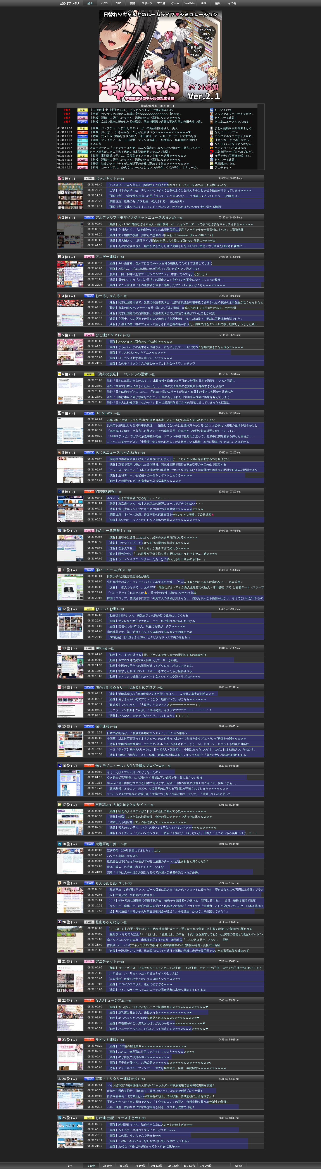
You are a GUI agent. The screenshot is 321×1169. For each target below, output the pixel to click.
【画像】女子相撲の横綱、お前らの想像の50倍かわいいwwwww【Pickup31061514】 (160, 235)
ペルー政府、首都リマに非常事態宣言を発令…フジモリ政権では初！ (151, 1107)
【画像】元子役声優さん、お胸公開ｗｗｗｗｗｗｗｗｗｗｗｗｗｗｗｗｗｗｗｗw (159, 1062)
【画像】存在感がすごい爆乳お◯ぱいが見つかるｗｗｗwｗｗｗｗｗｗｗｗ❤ (156, 1023)
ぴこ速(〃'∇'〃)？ (108, 335)
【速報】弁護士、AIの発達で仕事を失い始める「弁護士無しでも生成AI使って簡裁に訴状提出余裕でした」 (175, 318)
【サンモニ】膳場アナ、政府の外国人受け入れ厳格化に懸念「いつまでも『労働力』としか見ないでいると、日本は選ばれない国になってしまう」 (185, 908)
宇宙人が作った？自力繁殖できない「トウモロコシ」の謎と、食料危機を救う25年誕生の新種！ (168, 1101)
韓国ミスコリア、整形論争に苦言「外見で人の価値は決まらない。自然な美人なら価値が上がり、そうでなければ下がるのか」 (185, 600)
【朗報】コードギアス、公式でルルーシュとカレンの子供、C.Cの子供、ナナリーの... (144, 168)
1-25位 (91, 1165)
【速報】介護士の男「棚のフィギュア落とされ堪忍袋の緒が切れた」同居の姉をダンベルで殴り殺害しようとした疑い (182, 324)
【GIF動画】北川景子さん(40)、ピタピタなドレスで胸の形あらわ (131, 110)
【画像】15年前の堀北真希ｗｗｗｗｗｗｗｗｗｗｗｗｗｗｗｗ (147, 1046)
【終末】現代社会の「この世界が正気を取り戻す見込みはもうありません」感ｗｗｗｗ (162, 553)
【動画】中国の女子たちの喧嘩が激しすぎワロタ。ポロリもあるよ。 (151, 665)
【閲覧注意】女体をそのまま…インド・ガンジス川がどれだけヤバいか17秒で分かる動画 (164, 206)
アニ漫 (161, 3)
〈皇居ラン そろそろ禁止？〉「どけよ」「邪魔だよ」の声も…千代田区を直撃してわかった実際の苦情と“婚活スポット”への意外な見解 (185, 936)
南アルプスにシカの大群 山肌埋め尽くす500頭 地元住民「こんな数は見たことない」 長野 (167, 939)
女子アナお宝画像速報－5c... (233, 155)
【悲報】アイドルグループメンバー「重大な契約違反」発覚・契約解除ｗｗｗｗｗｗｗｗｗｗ (166, 1068)
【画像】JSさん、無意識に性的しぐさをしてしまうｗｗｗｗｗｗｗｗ (151, 1051)
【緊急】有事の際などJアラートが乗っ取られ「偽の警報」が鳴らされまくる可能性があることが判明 (171, 307)
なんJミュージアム (226, 132)
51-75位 (124, 1165)
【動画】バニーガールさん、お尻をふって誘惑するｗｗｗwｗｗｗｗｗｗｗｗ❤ (157, 1028)
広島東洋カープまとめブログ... (234, 151)
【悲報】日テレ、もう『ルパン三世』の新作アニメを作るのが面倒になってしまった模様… (165, 279)
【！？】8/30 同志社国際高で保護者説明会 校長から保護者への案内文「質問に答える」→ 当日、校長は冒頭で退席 (181, 900)
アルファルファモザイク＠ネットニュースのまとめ (135, 217)
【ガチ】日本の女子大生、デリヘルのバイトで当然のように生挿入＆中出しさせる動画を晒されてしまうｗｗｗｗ (179, 190)
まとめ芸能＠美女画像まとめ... (234, 128)
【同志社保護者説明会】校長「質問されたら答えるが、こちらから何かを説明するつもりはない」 (169, 459)
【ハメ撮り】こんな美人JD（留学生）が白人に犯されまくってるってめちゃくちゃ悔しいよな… (168, 185)
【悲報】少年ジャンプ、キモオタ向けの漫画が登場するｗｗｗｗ (148, 542)
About (238, 1165)
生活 (203, 3)
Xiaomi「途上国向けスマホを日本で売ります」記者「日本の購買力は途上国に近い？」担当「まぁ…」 (172, 783)
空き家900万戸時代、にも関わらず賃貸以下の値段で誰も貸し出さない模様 (154, 777)
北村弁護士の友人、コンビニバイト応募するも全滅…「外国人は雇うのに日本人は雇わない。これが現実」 (175, 582)
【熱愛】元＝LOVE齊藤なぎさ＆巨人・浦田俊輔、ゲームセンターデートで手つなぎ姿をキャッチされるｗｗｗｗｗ (180, 224)
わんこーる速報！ (226, 117)
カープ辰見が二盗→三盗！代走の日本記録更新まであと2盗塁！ (130, 152)
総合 (90, 3)
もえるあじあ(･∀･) (109, 883)
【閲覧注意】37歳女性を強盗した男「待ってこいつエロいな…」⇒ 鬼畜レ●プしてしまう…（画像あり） (173, 195)
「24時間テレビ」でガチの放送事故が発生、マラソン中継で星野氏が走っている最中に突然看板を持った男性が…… (181, 436)
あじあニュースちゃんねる (232, 121)
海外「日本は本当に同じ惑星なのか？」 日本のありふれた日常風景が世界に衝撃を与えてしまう (168, 397)
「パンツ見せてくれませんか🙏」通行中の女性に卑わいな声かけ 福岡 (152, 592)
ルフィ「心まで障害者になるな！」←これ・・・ (138, 498)
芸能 (132, 3)
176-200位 (206, 1165)
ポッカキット (105, 178)
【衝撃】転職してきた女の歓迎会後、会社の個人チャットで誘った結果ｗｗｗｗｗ (159, 816)
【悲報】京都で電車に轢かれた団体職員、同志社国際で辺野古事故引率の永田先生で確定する (166, 464)
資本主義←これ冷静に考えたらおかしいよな (135, 867)
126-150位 (173, 1165)
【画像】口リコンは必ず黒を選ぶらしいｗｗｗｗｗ (139, 358)
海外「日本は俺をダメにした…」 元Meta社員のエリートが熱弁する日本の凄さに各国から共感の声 (170, 391)
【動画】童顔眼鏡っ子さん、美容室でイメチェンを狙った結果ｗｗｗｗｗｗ (138, 156)
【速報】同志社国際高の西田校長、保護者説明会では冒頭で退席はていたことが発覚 (161, 313)
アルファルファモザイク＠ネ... (234, 113)
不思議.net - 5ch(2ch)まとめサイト (121, 805)
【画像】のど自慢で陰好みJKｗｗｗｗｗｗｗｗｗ (138, 1057)
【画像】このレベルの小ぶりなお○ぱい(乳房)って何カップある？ (148, 1141)
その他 (232, 3)
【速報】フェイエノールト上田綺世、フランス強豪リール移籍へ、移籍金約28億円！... (145, 140)
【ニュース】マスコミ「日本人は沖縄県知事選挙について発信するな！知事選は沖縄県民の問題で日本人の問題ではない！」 (182, 472)
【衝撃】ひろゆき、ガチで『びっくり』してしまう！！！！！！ (148, 715)
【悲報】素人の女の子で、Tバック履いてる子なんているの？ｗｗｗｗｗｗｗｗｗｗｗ (162, 827)
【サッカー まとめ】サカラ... (233, 140)
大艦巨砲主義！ (107, 844)
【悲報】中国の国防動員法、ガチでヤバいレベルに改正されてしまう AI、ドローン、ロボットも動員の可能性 (178, 744)
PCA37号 (95, 144)
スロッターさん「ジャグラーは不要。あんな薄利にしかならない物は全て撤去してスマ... (146, 148)
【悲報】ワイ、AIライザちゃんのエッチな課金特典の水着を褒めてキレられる (156, 989)
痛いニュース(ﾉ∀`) (109, 570)
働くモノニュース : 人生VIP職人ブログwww (129, 765)
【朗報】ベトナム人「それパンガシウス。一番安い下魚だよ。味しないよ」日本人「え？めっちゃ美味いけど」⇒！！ (182, 833)
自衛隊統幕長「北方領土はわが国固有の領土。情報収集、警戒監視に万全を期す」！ (161, 1096)
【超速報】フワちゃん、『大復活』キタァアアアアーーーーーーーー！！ (154, 704)
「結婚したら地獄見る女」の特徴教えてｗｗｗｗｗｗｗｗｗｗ (146, 822)
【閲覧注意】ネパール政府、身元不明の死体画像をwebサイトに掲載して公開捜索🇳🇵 (161, 514)
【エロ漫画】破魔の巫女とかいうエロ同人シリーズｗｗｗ (144, 978)
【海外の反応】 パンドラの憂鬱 (121, 374)
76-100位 (140, 1165)
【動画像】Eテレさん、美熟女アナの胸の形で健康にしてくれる (147, 615)
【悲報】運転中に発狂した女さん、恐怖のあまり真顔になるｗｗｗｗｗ (135, 118)
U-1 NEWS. (104, 413)
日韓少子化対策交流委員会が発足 (128, 576)
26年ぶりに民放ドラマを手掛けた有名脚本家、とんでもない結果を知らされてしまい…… (164, 420)
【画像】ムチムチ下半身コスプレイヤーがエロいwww (141, 1130)
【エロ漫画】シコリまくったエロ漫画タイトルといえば (142, 973)
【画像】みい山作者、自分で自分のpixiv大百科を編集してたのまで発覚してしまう (160, 263)
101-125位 (156, 1165)
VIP (118, 3)
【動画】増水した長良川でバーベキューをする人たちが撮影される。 (151, 671)
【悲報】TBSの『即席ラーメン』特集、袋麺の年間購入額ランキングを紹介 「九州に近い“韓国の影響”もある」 (178, 755)
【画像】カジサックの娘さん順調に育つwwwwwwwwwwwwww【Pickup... (135, 114)
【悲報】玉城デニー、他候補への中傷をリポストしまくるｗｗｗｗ (149, 475)
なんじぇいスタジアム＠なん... (234, 144)
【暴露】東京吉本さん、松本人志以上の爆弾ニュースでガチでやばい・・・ (155, 503)
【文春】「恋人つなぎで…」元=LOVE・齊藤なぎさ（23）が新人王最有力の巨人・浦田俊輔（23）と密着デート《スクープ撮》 (185, 589)
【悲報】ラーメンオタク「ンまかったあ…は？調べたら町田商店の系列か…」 (156, 559)
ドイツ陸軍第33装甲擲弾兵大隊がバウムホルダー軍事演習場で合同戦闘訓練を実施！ (161, 1085)
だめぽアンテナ (70, 3)
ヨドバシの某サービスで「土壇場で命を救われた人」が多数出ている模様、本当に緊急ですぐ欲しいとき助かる (178, 441)
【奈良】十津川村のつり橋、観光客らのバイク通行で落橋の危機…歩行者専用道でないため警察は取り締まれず (178, 950)
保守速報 (102, 726)
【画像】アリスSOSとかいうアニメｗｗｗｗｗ (136, 352)
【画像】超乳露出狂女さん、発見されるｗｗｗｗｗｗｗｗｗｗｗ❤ (149, 1012)
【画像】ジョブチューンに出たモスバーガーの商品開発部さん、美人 (134, 128)
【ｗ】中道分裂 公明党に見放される (131, 895)
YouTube (189, 3)
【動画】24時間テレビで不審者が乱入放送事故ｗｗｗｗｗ (144, 480)
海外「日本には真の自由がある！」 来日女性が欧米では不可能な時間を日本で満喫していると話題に (171, 380)
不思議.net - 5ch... (225, 163)
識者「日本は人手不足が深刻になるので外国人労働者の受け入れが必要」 (154, 872)
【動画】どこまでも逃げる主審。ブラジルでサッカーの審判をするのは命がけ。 (158, 654)
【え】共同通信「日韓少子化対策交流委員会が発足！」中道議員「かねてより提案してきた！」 (168, 911)
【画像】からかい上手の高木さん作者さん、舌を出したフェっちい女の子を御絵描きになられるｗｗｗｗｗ (175, 347)
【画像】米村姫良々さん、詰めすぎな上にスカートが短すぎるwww (149, 1124)
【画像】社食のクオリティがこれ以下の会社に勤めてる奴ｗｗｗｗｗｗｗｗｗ (139, 164)
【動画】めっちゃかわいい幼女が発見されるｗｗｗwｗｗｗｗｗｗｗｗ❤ (153, 1018)
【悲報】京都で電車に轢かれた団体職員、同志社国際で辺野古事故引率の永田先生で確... (146, 122)
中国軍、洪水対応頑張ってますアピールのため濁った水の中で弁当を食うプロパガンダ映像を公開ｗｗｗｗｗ (176, 738)
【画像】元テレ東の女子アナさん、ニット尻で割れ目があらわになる (151, 621)
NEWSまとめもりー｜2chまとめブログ (125, 687)
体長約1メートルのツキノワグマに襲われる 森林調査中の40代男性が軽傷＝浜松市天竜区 (163, 945)
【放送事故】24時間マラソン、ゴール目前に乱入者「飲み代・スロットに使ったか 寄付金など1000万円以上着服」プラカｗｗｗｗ (185, 891)
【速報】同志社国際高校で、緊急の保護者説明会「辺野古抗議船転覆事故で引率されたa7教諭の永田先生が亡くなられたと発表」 (185, 304)
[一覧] (120, 179)
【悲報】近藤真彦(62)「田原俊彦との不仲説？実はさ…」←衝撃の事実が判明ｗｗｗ (160, 693)
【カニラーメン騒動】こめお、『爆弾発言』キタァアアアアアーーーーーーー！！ (159, 710)
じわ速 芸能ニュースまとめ (116, 1118)
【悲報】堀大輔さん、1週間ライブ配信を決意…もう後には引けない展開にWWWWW (161, 240)
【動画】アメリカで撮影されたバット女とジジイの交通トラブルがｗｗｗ (154, 676)
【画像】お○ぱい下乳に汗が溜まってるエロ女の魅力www (143, 1146)
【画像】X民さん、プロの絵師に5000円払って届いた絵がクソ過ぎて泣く (153, 268)
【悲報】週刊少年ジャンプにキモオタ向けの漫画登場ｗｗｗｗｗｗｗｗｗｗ (155, 509)
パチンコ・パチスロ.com (230, 147)
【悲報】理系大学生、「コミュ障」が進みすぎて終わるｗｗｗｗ (148, 548)
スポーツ (147, 3)
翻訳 (218, 3)
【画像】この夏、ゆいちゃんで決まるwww (134, 1135)
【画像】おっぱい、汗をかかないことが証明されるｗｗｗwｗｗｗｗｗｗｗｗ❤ (140, 132)
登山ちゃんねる (107, 922)
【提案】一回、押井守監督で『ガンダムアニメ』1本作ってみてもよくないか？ (157, 274)
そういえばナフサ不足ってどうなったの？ (134, 772)
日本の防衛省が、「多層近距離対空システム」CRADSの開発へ (147, 733)
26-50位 (107, 1165)
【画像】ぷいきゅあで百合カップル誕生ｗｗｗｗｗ (139, 341)
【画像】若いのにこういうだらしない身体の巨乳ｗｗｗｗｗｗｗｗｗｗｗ (154, 520)
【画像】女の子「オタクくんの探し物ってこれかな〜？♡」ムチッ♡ (151, 363)
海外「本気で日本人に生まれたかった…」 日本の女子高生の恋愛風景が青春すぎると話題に (165, 386)
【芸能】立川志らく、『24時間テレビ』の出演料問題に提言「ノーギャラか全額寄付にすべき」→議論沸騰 (175, 229)
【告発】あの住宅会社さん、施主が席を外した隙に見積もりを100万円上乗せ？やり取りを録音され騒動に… (176, 246)
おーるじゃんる (107, 296)
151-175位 (189, 1165)
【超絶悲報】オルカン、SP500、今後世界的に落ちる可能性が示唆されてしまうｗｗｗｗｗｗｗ (167, 788)
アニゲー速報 (105, 257)
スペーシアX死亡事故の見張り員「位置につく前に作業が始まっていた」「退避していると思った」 (170, 794)
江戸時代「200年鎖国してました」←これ (133, 850)
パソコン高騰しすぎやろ (122, 856)
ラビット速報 (105, 1040)
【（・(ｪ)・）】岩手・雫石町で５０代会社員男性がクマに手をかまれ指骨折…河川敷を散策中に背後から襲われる (179, 928)
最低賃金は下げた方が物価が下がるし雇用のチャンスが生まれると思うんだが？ (158, 861)
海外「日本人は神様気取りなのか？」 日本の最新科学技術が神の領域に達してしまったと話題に (168, 402)
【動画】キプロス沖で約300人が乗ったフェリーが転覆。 (143, 660)
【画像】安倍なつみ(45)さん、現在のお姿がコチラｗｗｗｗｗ (146, 626)
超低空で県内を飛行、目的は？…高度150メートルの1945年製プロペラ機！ (155, 1090)
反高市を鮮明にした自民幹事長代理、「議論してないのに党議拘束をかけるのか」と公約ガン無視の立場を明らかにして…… (182, 427)
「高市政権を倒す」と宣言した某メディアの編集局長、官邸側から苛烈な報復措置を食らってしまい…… (173, 431)
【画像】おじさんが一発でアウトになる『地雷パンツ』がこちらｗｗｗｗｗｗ (156, 699)
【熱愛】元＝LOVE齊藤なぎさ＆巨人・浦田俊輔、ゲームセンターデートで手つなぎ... (144, 136)
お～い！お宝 (223, 110)
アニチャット (223, 167)
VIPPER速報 (105, 491)
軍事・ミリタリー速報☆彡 (116, 1079)
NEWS (104, 3)
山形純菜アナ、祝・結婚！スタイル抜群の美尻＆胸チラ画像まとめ (149, 631)
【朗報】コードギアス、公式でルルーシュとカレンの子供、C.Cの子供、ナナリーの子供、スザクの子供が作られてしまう (184, 968)
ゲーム (175, 3)
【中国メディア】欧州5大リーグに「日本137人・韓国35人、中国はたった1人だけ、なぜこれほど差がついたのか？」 (182, 749)
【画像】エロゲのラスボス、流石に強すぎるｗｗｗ (139, 984)
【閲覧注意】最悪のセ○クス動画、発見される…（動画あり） (146, 201)
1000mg (101, 648)
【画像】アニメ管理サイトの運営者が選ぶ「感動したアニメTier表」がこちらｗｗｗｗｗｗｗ (166, 285)
